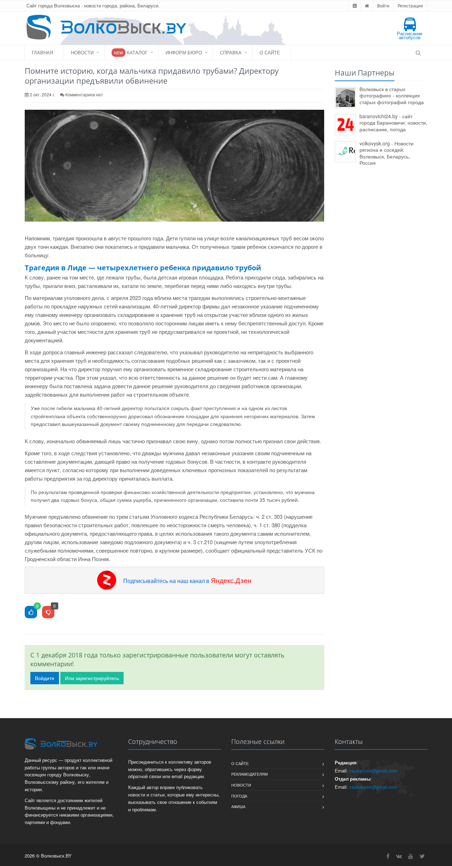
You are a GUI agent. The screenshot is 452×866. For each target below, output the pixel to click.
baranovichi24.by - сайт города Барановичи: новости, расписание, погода (393, 123)
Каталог (131, 52)
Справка (231, 52)
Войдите (44, 677)
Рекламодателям (249, 774)
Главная (42, 52)
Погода (239, 796)
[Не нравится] (48, 612)
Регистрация (410, 5)
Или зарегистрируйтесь (92, 677)
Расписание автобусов (409, 35)
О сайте (270, 52)
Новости (82, 52)
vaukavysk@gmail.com (373, 770)
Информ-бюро (184, 52)
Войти (383, 5)
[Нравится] (31, 612)
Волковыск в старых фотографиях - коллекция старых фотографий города (391, 95)
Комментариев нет (84, 94)
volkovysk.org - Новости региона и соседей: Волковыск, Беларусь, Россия (386, 153)
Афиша (238, 806)
